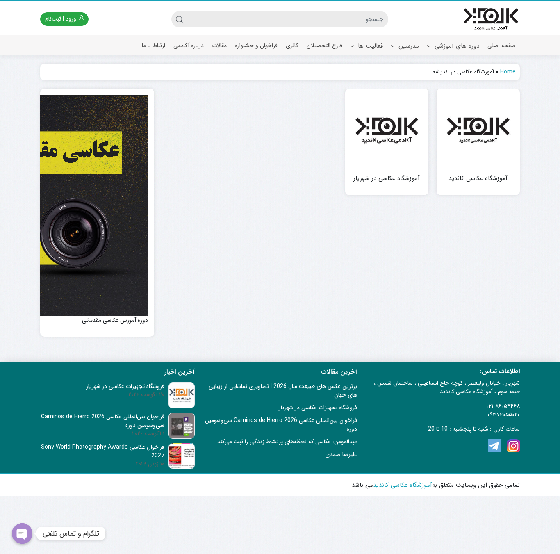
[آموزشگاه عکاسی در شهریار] (386, 130)
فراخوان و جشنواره (256, 45)
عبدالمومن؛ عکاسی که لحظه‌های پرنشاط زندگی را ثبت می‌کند (287, 441)
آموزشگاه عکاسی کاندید (478, 178)
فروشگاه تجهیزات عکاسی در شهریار (318, 407)
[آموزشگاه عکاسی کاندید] (478, 130)
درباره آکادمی (188, 45)
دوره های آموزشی (456, 46)
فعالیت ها (369, 46)
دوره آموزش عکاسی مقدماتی (115, 320)
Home (508, 71)
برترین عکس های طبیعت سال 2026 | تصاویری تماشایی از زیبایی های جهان (283, 390)
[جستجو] (179, 19)
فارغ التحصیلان (324, 45)
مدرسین (407, 46)
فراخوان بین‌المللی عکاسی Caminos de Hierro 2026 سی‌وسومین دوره (281, 424)
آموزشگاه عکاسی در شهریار (386, 178)
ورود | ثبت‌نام (61, 18)
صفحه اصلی (501, 45)
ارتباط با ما (153, 45)
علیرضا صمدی (341, 454)
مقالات (219, 45)
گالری (292, 45)
